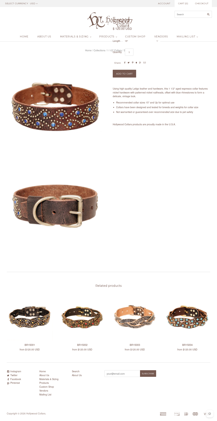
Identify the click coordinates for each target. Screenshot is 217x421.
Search (76, 371)
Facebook (15, 379)
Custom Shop (135, 36)
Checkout (202, 3)
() (183, 3)
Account (164, 3)
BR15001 (30, 345)
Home (24, 36)
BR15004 (187, 345)
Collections (99, 50)
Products (106, 36)
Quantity (117, 52)
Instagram (15, 371)
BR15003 (135, 345)
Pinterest (15, 382)
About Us (44, 36)
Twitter (13, 375)
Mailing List (186, 36)
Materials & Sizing (74, 36)
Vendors (161, 36)
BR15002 (82, 345)
